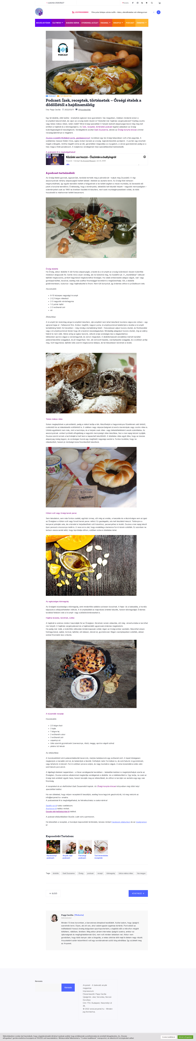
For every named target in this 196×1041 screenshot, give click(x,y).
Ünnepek (141, 23)
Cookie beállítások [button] (168, 1037)
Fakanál (104, 23)
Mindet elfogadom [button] (185, 1037)
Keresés (38, 981)
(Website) (79, 915)
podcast (90, 873)
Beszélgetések (43, 23)
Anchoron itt (51, 808)
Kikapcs (117, 23)
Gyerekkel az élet (89, 23)
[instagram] (138, 2)
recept (100, 873)
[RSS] (142, 2)
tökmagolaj (111, 873)
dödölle (56, 873)
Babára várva (72, 23)
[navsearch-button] (152, 2)
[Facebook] (133, 2)
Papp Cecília (55, 109)
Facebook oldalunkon (120, 822)
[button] (153, 12)
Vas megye (141, 873)
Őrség (81, 873)
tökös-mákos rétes (126, 873)
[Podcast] (147, 2)
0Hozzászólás (84, 109)
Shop (151, 23)
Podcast (130, 23)
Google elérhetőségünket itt (58, 811)
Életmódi (57, 23)
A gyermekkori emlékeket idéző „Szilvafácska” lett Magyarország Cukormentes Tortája (124, 12)
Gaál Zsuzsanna (69, 873)
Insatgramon (141, 822)
